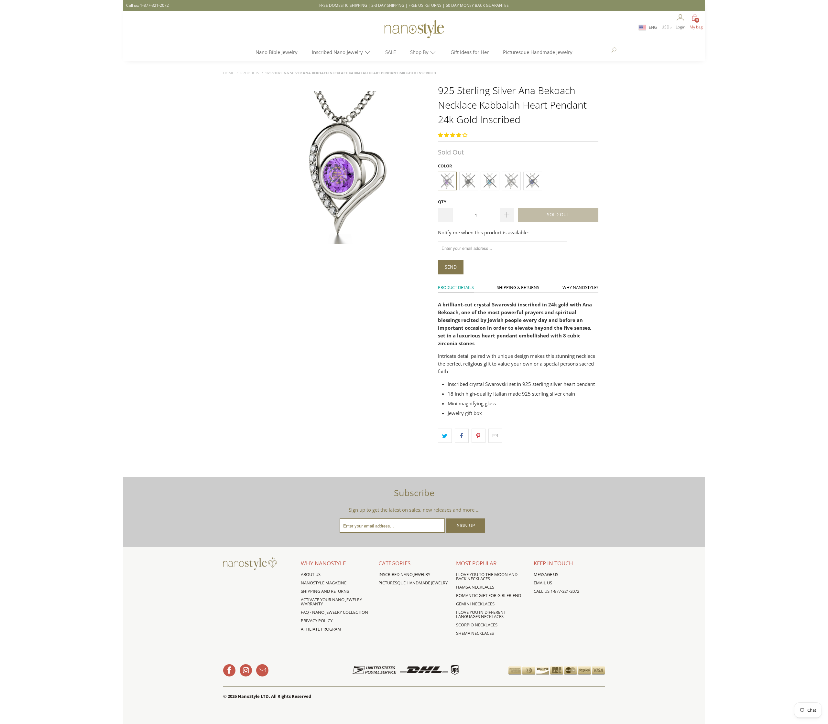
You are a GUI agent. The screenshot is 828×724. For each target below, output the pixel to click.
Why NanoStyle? (580, 287)
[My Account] (680, 18)
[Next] (422, 168)
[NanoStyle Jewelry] (414, 34)
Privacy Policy (316, 620)
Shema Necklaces (475, 633)
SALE (390, 52)
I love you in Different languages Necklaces (481, 614)
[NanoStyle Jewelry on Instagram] (246, 670)
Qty (442, 202)
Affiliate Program (321, 629)
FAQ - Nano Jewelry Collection (334, 612)
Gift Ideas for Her (470, 52)
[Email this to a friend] (495, 436)
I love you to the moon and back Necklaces (487, 576)
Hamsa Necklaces (475, 587)
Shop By (420, 52)
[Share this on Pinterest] (478, 436)
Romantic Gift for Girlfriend (488, 595)
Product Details (456, 287)
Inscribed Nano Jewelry (338, 52)
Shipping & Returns (518, 287)
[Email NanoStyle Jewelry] (262, 670)
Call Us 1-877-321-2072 (556, 591)
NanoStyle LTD (253, 696)
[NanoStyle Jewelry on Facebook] (229, 670)
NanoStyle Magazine (323, 583)
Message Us (546, 574)
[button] (452, 135)
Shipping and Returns (325, 591)
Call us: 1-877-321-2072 (147, 5)
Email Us (543, 583)
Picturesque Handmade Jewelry (537, 52)
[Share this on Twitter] (445, 436)
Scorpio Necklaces (476, 625)
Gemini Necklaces (475, 604)
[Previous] (267, 168)
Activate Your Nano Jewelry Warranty (331, 602)
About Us (311, 574)
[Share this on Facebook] (462, 436)
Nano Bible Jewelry (277, 52)
